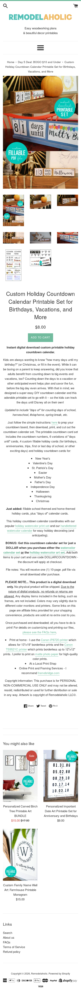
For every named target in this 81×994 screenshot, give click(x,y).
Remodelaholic (39, 973)
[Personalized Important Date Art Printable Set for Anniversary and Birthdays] (60, 776)
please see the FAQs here (39, 632)
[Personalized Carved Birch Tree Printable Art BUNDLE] (20, 776)
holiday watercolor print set (32, 526)
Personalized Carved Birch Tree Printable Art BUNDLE (20, 811)
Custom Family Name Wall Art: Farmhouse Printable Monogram (20, 889)
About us (8, 937)
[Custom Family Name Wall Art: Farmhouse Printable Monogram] (20, 855)
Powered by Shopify (59, 973)
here (55, 422)
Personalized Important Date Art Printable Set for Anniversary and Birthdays (61, 811)
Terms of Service (14, 947)
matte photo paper (46, 654)
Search (7, 933)
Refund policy (11, 951)
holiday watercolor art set (47, 552)
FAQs (6, 942)
